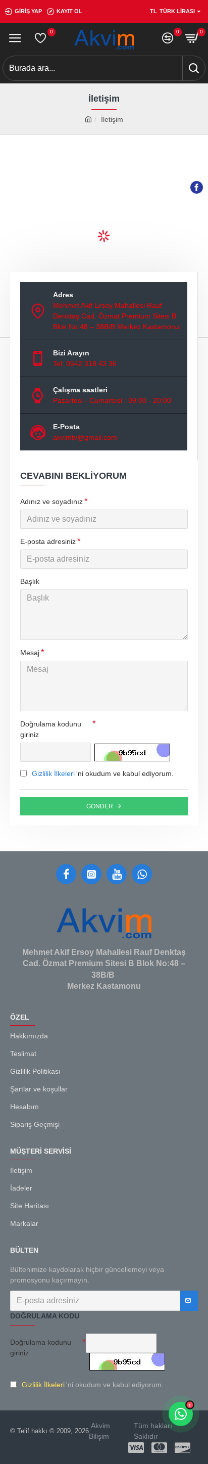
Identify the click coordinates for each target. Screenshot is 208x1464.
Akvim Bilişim (99, 1431)
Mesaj (29, 653)
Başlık (29, 581)
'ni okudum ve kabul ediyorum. (103, 773)
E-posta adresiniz (48, 541)
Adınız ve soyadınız (51, 501)
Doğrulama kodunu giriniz (50, 729)
